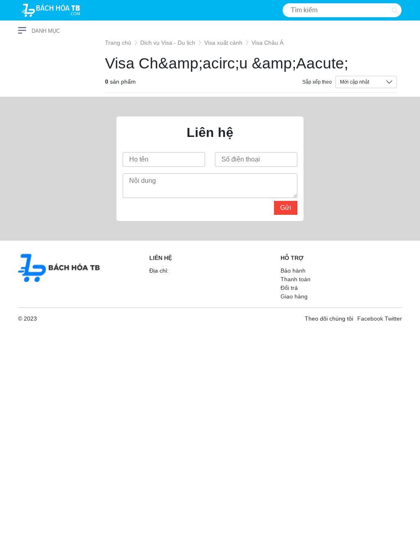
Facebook (370, 318)
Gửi (285, 207)
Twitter (393, 318)
